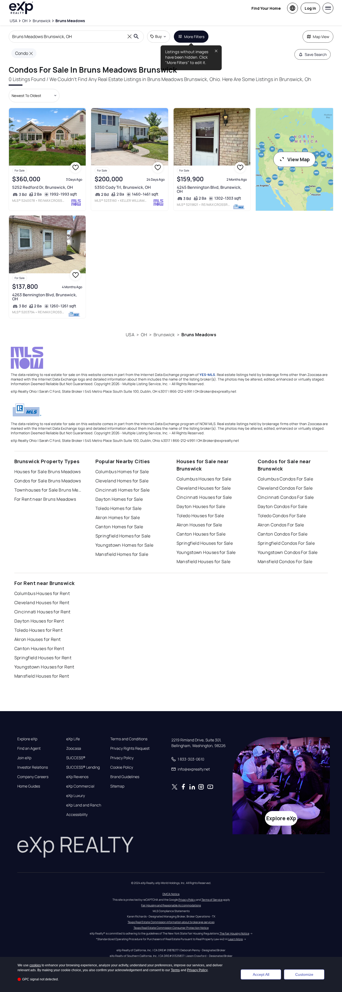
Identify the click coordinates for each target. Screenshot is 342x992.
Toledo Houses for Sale (200, 516)
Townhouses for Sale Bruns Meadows (48, 490)
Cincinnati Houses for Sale (204, 497)
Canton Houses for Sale (201, 534)
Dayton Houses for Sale (201, 506)
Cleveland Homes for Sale (122, 481)
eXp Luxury (75, 796)
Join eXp (24, 758)
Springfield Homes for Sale (123, 536)
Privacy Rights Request (130, 748)
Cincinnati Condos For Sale (286, 497)
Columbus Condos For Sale (285, 479)
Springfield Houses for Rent (43, 658)
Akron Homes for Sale (117, 517)
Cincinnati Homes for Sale (122, 490)
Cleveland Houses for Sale (204, 488)
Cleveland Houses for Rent (41, 603)
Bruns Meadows (198, 335)
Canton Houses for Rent (39, 648)
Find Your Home (266, 8)
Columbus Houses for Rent (42, 593)
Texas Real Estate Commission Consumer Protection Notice (171, 928)
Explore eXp (27, 739)
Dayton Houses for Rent (39, 621)
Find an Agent (29, 748)
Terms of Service (212, 900)
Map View (321, 36)
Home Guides (28, 786)
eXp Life (73, 739)
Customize (304, 974)
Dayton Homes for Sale (119, 499)
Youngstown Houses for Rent (44, 667)
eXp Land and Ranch (83, 805)
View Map (298, 159)
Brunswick (164, 335)
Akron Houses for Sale (199, 525)
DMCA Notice (171, 894)
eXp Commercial (80, 786)
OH (144, 335)
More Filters (194, 36)
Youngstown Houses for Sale (206, 552)
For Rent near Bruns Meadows (45, 499)
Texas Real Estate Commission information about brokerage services (171, 922)
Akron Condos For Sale (281, 525)
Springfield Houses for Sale (205, 543)
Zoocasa (73, 748)
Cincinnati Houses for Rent (42, 612)
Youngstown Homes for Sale (124, 545)
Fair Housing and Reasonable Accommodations (171, 905)
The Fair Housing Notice (234, 933)
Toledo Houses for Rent (38, 630)
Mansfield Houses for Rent (41, 676)
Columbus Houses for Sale (204, 479)
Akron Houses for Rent (37, 639)
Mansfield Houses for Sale (204, 561)
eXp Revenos (77, 777)
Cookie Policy (121, 767)
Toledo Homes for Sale (118, 508)
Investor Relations (32, 767)
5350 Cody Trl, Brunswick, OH (123, 187)
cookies (35, 965)
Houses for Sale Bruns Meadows (47, 472)
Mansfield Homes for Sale (121, 554)
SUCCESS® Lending (83, 767)
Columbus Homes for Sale (122, 472)
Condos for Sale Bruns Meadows (47, 481)
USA (130, 335)
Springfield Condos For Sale (286, 543)
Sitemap (117, 786)
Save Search (316, 54)
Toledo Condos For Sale (282, 516)
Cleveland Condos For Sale (285, 488)
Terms (175, 970)
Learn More (235, 939)
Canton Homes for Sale (119, 527)
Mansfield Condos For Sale (285, 561)
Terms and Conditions (128, 739)
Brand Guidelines (124, 777)
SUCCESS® (75, 758)
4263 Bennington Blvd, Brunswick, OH (44, 297)
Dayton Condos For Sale (282, 506)
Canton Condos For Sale (283, 534)
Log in (310, 8)
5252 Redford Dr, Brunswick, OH (42, 187)
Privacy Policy (122, 758)
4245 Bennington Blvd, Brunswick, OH (209, 189)
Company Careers (32, 777)
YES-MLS (207, 374)
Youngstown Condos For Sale (288, 552)
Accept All (261, 974)
